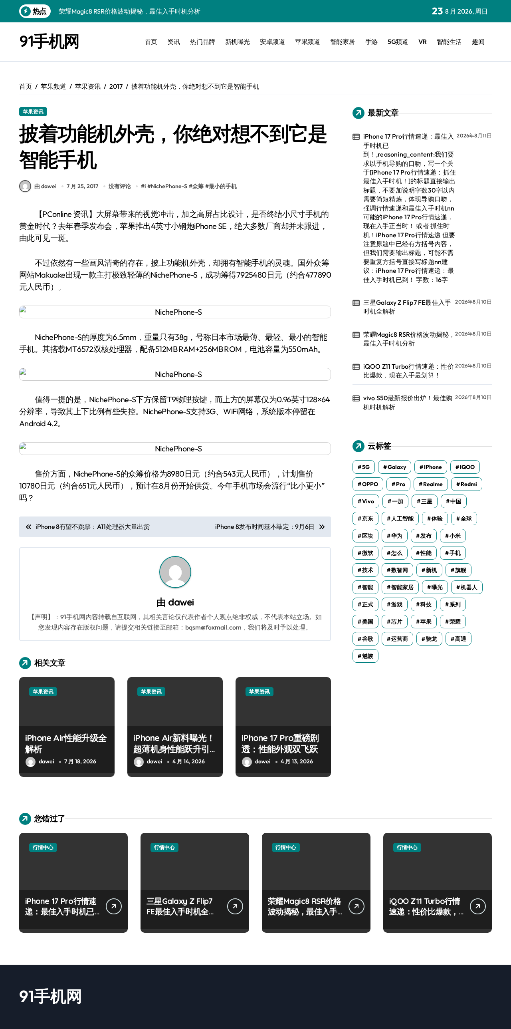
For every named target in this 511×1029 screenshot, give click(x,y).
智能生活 (449, 42)
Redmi (469, 484)
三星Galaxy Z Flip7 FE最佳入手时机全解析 (407, 306)
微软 (367, 552)
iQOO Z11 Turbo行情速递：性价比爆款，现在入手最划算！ (408, 370)
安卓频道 (272, 42)
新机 (431, 570)
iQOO (467, 467)
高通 (460, 638)
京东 (367, 518)
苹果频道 (307, 42)
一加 (397, 501)
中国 (455, 501)
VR (422, 42)
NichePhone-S (169, 186)
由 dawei (45, 186)
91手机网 (49, 41)
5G (366, 467)
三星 (426, 501)
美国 (367, 621)
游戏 (396, 604)
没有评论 (120, 186)
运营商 (399, 638)
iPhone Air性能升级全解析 (66, 743)
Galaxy (397, 467)
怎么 (396, 552)
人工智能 (402, 518)
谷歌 (367, 638)
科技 (426, 604)
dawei (181, 602)
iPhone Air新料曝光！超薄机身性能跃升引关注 (174, 749)
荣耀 (455, 621)
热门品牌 (202, 42)
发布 (426, 535)
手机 (455, 552)
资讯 (173, 42)
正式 (367, 604)
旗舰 (460, 570)
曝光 (437, 587)
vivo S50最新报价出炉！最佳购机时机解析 (408, 402)
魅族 (367, 656)
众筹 (198, 186)
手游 (371, 42)
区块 (367, 535)
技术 (367, 570)
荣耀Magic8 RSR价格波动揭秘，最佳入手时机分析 (409, 338)
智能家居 (342, 42)
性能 (426, 552)
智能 (367, 587)
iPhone (433, 467)
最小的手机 (223, 186)
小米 (455, 535)
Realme (433, 484)
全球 (466, 518)
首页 (151, 42)
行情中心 (43, 847)
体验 (437, 518)
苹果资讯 (33, 111)
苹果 (426, 621)
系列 (455, 604)
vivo (368, 501)
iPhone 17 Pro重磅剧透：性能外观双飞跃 (280, 743)
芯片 (396, 621)
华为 (396, 535)
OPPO (370, 484)
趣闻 (478, 42)
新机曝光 (237, 42)
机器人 (469, 587)
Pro (400, 484)
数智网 (399, 570)
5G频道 (398, 42)
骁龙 (431, 638)
